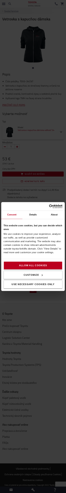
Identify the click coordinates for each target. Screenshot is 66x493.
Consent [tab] (11, 214)
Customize (31, 275)
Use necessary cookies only (33, 284)
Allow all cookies (33, 265)
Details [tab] (33, 214)
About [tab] (54, 214)
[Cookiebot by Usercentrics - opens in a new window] (49, 206)
